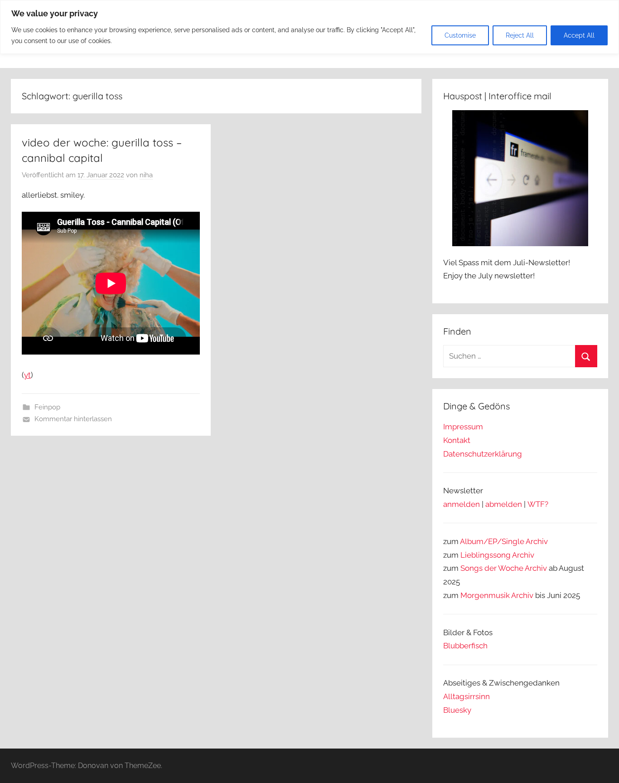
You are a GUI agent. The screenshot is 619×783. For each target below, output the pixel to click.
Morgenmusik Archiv (496, 595)
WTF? (537, 504)
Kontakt (456, 440)
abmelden (503, 504)
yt (27, 374)
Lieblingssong (485, 554)
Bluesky (457, 710)
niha (146, 175)
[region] (309, 27)
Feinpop (47, 407)
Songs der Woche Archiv (503, 568)
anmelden (461, 504)
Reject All (520, 35)
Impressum (463, 426)
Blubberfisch (465, 645)
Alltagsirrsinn (466, 696)
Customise (460, 35)
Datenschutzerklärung (482, 453)
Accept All (579, 35)
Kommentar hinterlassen (73, 419)
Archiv (523, 554)
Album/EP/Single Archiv (504, 541)
